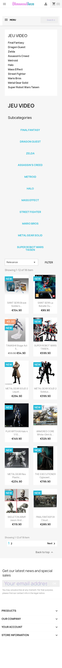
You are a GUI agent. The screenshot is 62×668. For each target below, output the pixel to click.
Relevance (21, 262)
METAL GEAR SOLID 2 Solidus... (45, 390)
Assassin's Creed (18, 56)
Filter (49, 262)
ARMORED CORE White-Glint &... (45, 433)
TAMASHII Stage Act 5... (16, 347)
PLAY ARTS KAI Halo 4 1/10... (17, 433)
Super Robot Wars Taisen (23, 87)
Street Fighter (17, 74)
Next (51, 543)
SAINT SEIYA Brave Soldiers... (16, 304)
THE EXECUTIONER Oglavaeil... (45, 476)
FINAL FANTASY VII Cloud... (45, 518)
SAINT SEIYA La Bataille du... (45, 304)
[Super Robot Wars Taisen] (30, 243)
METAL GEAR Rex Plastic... (17, 476)
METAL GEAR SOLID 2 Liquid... (17, 390)
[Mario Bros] (30, 219)
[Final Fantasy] (30, 125)
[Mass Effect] (30, 196)
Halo (11, 65)
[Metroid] (30, 172)
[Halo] (30, 184)
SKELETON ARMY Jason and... (17, 518)
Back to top (45, 552)
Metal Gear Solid (18, 82)
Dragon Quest (16, 47)
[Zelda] (30, 149)
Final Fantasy (16, 42)
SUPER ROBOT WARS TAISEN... (45, 347)
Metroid (13, 60)
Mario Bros (14, 78)
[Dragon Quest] (30, 137)
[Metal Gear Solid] (30, 231)
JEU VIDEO (17, 35)
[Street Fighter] (30, 207)
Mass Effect (15, 69)
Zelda (11, 51)
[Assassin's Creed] (30, 160)
